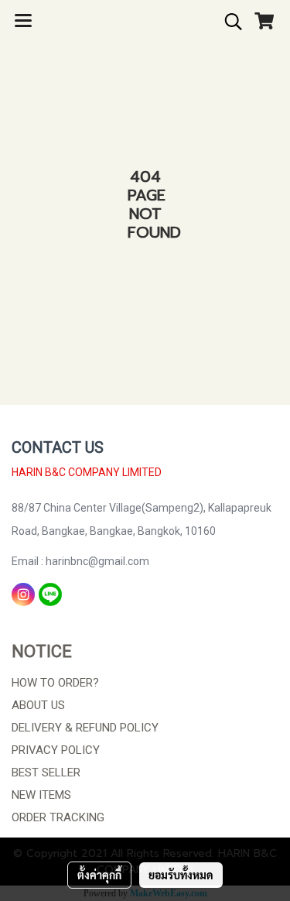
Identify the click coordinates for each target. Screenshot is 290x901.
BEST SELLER (46, 772)
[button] (228, 21)
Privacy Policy (56, 750)
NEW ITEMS (41, 795)
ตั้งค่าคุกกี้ (99, 875)
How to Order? (55, 683)
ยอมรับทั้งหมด (180, 875)
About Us (38, 705)
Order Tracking (58, 817)
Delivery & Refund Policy (85, 728)
